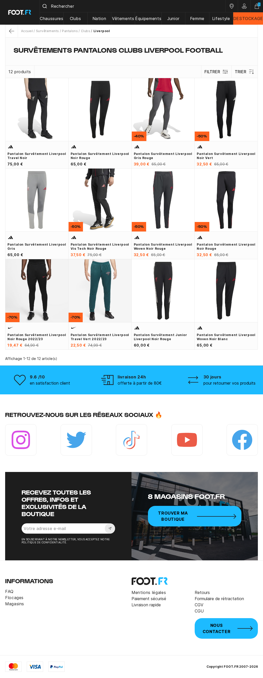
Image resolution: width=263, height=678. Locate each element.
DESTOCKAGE (248, 18)
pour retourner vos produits (229, 383)
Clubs (75, 18)
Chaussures (51, 18)
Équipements (148, 18)
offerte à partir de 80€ (140, 383)
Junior (173, 18)
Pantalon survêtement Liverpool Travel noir (36, 156)
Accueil (27, 31)
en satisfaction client (50, 383)
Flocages (14, 597)
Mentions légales (149, 592)
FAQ (9, 591)
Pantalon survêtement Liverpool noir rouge (100, 156)
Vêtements (123, 18)
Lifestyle (221, 18)
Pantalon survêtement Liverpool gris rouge (163, 156)
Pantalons (70, 31)
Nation (99, 18)
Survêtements (47, 31)
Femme (197, 18)
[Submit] (45, 6)
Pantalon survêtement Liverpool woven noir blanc (226, 337)
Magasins (14, 603)
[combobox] (132, 6)
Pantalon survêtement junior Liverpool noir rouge (160, 337)
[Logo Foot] (20, 12)
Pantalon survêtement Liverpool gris (36, 246)
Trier (240, 71)
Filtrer (212, 71)
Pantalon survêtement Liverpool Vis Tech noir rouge (100, 246)
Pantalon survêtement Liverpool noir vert (226, 156)
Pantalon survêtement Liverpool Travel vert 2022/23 (100, 337)
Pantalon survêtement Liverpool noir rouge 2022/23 (36, 337)
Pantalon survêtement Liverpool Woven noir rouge (163, 246)
